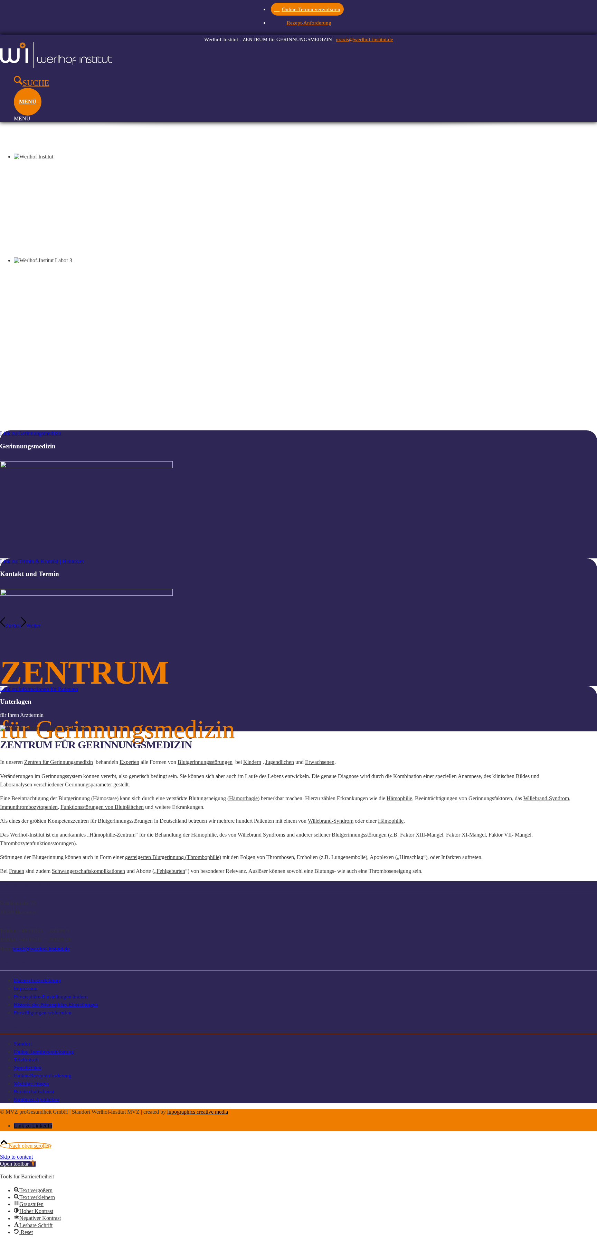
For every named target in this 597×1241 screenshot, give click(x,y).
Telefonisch (26, 1059)
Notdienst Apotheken (36, 1099)
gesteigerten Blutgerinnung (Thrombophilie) (173, 857)
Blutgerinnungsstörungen (205, 762)
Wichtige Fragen (31, 1083)
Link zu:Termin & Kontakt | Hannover (42, 561)
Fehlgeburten (171, 871)
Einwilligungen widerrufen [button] (43, 1012)
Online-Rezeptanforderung (43, 1075)
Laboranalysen (16, 784)
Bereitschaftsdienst (34, 1091)
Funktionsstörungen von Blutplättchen (102, 807)
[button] (18, 1164)
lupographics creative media (197, 1112)
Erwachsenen (319, 762)
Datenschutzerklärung (37, 980)
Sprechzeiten (27, 1067)
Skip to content (16, 1157)
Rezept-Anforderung (309, 23)
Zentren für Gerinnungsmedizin (58, 762)
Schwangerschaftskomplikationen (88, 871)
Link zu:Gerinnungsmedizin (30, 433)
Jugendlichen (279, 762)
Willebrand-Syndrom (546, 798)
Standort (23, 1044)
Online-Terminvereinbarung (44, 1052)
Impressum (26, 988)
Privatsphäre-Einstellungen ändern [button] (51, 997)
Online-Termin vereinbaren (311, 9)
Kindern (252, 762)
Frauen (16, 871)
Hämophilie (399, 798)
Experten (129, 762)
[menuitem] (309, 8)
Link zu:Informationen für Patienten (39, 689)
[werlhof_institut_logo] (56, 66)
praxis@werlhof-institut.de (364, 39)
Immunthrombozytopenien (29, 807)
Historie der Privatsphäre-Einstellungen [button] (56, 1004)
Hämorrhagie (243, 798)
